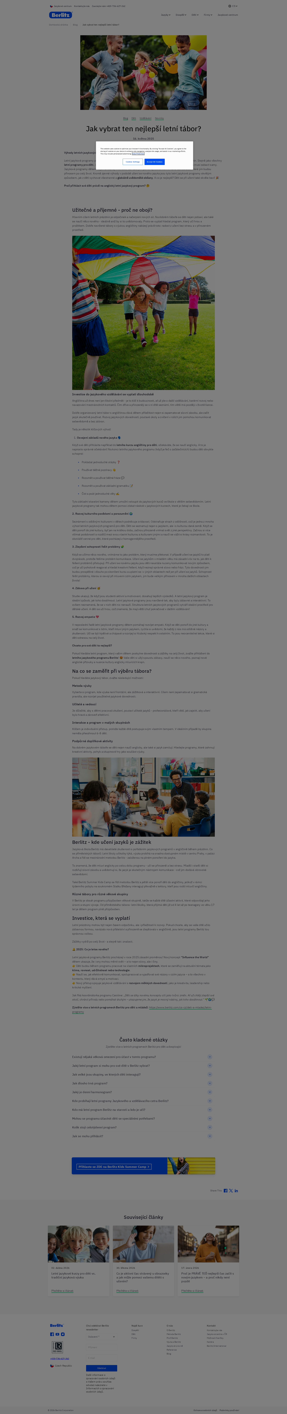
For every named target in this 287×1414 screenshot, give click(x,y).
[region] (144, 155)
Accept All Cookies (154, 162)
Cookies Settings (133, 162)
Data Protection (138, 154)
